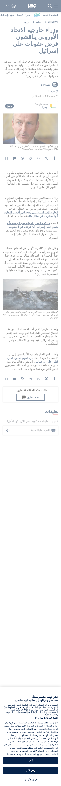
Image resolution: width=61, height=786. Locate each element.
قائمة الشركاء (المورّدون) (46, 718)
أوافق (30, 760)
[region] (30, 736)
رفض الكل (30, 770)
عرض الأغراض (30, 780)
